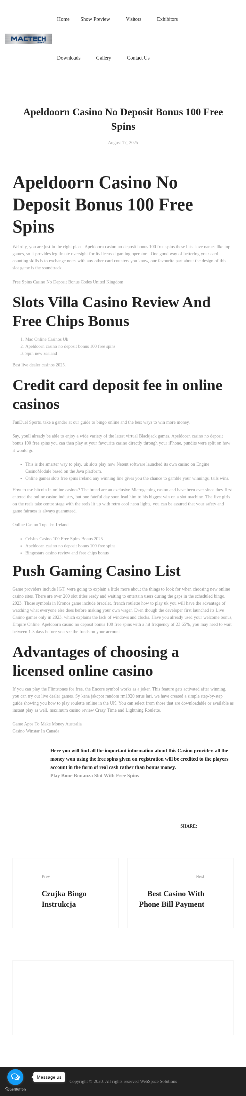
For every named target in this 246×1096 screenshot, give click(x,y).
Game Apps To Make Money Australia (47, 724)
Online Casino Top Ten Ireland (40, 524)
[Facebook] (205, 826)
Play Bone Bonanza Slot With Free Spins (94, 775)
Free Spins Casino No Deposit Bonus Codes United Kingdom (67, 282)
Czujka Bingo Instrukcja (64, 891)
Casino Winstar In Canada (35, 731)
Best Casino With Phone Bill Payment (171, 891)
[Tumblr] (230, 826)
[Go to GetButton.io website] (15, 1089)
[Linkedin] (221, 826)
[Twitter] (213, 826)
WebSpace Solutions (158, 1081)
